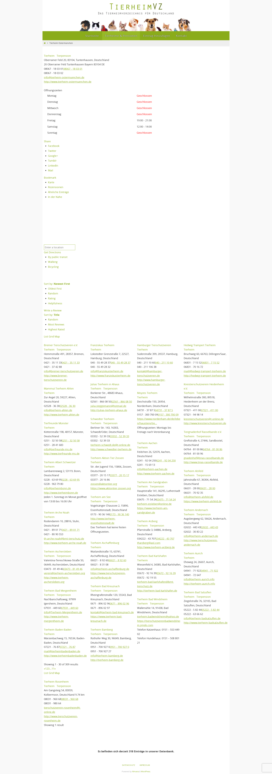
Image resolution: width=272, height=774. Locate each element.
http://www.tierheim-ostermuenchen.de (67, 81)
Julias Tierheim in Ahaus (105, 384)
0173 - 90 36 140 (119, 514)
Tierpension (63, 55)
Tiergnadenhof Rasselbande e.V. (203, 432)
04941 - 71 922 (209, 570)
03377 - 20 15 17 (119, 475)
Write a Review (52, 310)
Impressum (145, 765)
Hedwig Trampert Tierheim (200, 345)
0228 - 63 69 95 (71, 479)
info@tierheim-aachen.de (152, 469)
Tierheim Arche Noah (56, 512)
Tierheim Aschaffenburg (105, 543)
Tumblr (52, 160)
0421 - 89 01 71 (71, 529)
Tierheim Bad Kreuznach (105, 586)
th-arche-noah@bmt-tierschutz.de (64, 538)
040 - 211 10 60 (164, 362)
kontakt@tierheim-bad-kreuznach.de (112, 612)
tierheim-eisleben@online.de (154, 504)
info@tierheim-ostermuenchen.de (64, 77)
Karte (51, 182)
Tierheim (49, 55)
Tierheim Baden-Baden (57, 629)
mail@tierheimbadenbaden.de (62, 651)
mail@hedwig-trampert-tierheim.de (205, 371)
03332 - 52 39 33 (119, 436)
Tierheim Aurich (193, 553)
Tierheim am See (101, 497)
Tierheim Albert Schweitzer (60, 462)
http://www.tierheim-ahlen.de (61, 414)
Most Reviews (56, 324)
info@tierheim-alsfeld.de (198, 497)
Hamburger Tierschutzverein (154, 345)
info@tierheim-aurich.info (199, 579)
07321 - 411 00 (209, 410)
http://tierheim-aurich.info (199, 583)
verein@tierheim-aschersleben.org (64, 573)
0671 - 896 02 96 (119, 603)
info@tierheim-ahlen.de (58, 410)
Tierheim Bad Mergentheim (60, 590)
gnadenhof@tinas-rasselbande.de (204, 458)
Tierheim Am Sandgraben (152, 482)
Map (57, 336)
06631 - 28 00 (207, 488)
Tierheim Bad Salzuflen (197, 592)
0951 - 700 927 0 (119, 647)
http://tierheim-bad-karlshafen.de (157, 590)
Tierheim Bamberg (102, 629)
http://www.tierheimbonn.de (61, 492)
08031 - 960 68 (69, 699)
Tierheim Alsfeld (193, 471)
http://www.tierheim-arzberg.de (156, 547)
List (46, 336)
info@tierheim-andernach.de (201, 536)
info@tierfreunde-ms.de (58, 449)
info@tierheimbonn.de (57, 488)
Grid (51, 336)
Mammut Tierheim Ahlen (59, 388)
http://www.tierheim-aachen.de (155, 473)
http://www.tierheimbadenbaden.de (65, 655)
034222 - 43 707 (165, 538)
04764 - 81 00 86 (212, 449)
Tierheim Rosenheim (56, 681)
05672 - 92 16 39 (166, 573)
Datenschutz (128, 765)
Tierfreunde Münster (56, 423)
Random (53, 293)
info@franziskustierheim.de (107, 371)
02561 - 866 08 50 (121, 401)
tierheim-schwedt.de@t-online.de (110, 445)
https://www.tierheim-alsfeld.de (203, 501)
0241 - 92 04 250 (166, 460)
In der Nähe (55, 197)
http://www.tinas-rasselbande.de (203, 462)
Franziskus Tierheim (102, 345)
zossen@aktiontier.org (104, 484)
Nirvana (135, 771)
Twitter (52, 151)
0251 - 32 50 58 (71, 440)
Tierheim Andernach (196, 510)
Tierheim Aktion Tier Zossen (107, 458)
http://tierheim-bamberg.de (107, 660)
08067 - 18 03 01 (72, 68)
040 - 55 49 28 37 (120, 362)
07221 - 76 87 (67, 647)
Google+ (53, 155)
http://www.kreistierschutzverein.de (205, 423)
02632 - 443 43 (209, 527)
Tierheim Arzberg (147, 521)
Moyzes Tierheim (147, 393)
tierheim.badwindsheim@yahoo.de (158, 616)
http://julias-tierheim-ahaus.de (109, 410)
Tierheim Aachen (147, 443)
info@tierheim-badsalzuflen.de (202, 618)
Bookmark (50, 177)
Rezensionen (55, 187)
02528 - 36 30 (67, 406)
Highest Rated (56, 329)
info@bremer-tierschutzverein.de (63, 371)
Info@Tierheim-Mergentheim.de (63, 612)
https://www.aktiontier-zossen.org (111, 488)
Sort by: (57, 283)
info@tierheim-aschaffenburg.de (110, 569)
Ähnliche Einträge (58, 192)
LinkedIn (53, 165)
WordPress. (145, 771)
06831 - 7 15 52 (210, 362)
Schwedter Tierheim (102, 419)
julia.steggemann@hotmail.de (108, 406)
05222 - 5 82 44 (210, 609)
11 (53, 668)
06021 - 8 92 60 (117, 560)
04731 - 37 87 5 (164, 410)
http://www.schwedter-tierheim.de (111, 449)
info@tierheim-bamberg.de (107, 655)
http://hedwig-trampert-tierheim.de (205, 375)
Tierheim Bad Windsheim (152, 599)
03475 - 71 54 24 (166, 499)
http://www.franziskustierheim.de (110, 375)
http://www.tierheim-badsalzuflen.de (206, 622)
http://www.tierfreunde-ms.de (61, 453)
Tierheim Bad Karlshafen (152, 556)
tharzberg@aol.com (148, 543)
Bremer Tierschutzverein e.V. (61, 345)
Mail (50, 170)
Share (47, 141)
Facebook (53, 146)
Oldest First (55, 288)
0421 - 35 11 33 (71, 362)
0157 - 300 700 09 (168, 414)
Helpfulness (55, 303)
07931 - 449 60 (69, 608)
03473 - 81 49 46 (72, 569)
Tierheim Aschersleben (57, 551)
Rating (52, 298)
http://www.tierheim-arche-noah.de (65, 543)
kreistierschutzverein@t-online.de (204, 419)
